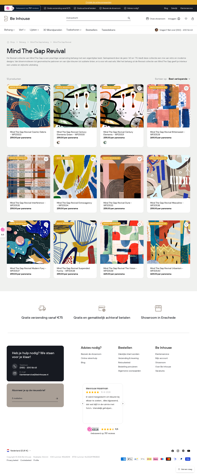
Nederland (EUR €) (19, 450)
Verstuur (56, 398)
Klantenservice (162, 354)
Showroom (160, 362)
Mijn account (161, 358)
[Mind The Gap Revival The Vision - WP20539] (122, 242)
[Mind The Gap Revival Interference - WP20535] (28, 176)
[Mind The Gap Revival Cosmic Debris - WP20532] (28, 106)
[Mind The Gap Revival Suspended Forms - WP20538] (75, 242)
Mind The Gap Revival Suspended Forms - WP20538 (73, 269)
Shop (12, 42)
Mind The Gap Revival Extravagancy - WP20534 (74, 204)
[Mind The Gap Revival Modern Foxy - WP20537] (28, 242)
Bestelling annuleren (127, 366)
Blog (83, 362)
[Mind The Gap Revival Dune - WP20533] (122, 176)
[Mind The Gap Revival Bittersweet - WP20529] (168, 106)
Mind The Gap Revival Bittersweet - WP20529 (167, 133)
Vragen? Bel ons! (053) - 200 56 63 (176, 30)
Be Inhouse (26, 457)
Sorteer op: (161, 79)
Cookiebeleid (25, 460)
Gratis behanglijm (18, 87)
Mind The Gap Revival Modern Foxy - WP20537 (28, 269)
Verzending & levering (128, 358)
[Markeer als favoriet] (46, 88)
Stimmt (45, 457)
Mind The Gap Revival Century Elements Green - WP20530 (71, 133)
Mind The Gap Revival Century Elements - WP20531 (118, 133)
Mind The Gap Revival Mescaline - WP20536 (167, 204)
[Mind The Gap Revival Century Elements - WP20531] (122, 106)
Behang (22, 42)
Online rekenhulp (89, 358)
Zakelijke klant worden (128, 354)
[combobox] (98, 19)
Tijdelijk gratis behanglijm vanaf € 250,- (98, 2)
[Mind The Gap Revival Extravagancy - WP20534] (75, 176)
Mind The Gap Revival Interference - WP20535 (28, 204)
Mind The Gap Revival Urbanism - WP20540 (166, 269)
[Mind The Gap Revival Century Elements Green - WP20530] (75, 106)
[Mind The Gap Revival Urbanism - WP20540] (168, 242)
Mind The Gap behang (39, 42)
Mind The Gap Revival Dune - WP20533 (117, 204)
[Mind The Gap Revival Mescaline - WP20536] (168, 176)
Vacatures (160, 370)
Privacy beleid (12, 460)
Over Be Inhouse (163, 366)
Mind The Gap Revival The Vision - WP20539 (120, 269)
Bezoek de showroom (91, 354)
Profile (36, 460)
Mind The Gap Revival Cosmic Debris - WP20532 (28, 133)
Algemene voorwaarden (129, 370)
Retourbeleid (124, 362)
